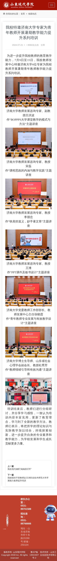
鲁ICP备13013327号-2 (34, 555)
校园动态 (32, 14)
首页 (23, 14)
